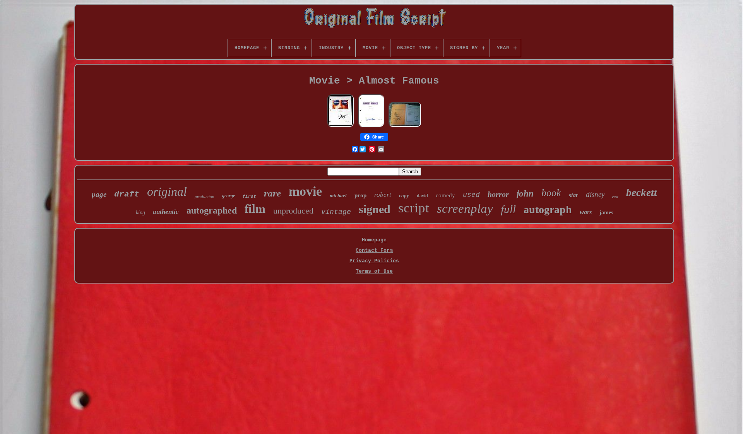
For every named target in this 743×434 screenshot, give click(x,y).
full (508, 209)
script (413, 207)
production (204, 196)
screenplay (465, 208)
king (140, 212)
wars (586, 212)
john (525, 193)
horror (498, 194)
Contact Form (374, 250)
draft (126, 194)
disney (595, 194)
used (471, 195)
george (228, 195)
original (167, 191)
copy (404, 195)
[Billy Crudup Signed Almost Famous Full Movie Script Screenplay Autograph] (340, 126)
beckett (641, 192)
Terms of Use (374, 271)
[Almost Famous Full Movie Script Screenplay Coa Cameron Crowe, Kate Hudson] (405, 126)
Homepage (374, 240)
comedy (445, 195)
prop (360, 195)
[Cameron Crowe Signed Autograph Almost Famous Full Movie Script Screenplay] (371, 126)
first (249, 196)
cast (615, 197)
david (422, 195)
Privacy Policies (374, 261)
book (551, 192)
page (99, 194)
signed (374, 209)
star (573, 195)
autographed (212, 210)
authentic (166, 211)
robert (382, 194)
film (255, 208)
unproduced (293, 210)
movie (305, 191)
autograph (548, 209)
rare (272, 193)
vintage (336, 212)
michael (338, 195)
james (606, 212)
